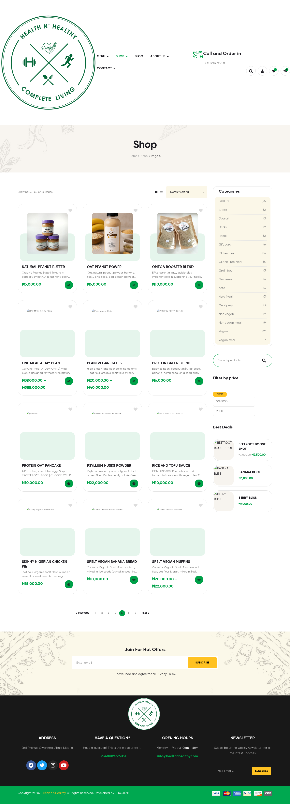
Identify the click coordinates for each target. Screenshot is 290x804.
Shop (144, 156)
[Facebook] (31, 765)
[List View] (161, 192)
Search (263, 360)
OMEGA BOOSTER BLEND (173, 267)
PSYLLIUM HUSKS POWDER (109, 466)
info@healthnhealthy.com (177, 756)
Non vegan (226, 314)
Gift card (225, 244)
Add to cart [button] (134, 285)
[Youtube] (64, 765)
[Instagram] (53, 765)
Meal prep (226, 305)
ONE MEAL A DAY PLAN (41, 363)
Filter (220, 394)
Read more (69, 285)
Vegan (223, 331)
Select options (69, 381)
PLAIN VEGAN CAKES (104, 363)
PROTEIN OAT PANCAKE (41, 466)
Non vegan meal (230, 322)
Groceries (225, 279)
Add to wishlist (70, 210)
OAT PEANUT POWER (104, 267)
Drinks (223, 227)
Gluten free (226, 253)
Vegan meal (227, 340)
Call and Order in (222, 53)
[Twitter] (42, 765)
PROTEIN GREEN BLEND (171, 363)
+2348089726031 (112, 756)
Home (133, 156)
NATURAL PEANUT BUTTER (43, 267)
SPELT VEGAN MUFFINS (171, 562)
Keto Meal (226, 296)
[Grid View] (156, 192)
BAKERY (224, 201)
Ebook (223, 235)
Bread (223, 209)
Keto (222, 288)
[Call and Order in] (198, 54)
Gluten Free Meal (230, 262)
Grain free (226, 270)
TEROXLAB (122, 793)
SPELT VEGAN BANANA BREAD (112, 562)
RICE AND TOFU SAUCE (171, 466)
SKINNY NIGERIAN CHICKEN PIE (44, 564)
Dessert (224, 218)
